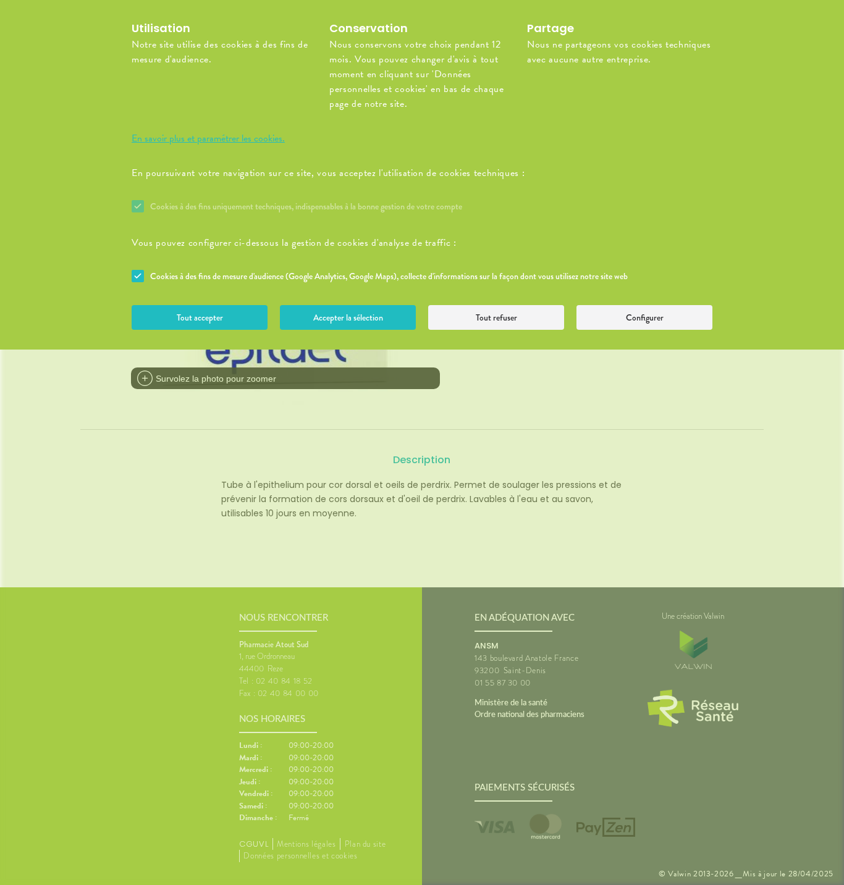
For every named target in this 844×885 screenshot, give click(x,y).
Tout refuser (496, 317)
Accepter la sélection (348, 317)
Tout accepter (200, 317)
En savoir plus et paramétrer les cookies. (208, 138)
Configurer (645, 317)
